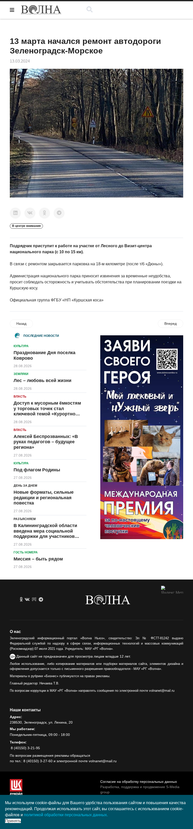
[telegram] (41, 599)
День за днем (25, 485)
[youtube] (34, 599)
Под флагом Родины (37, 469)
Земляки (21, 374)
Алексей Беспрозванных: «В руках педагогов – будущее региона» (46, 442)
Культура (21, 346)
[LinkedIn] (15, 213)
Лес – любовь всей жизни (42, 380)
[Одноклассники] (44, 213)
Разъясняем (25, 519)
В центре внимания (26, 226)
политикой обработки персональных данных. (66, 815)
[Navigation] (12, 10)
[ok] (21, 599)
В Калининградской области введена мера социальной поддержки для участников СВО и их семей (45, 533)
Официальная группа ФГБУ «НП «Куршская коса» (57, 300)
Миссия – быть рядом (38, 558)
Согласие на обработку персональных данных (138, 782)
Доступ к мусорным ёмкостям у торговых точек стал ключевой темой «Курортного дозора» (47, 411)
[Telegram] (59, 213)
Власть (20, 396)
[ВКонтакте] (29, 213)
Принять (13, 821)
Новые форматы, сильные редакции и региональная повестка (44, 497)
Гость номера (26, 552)
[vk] (27, 599)
